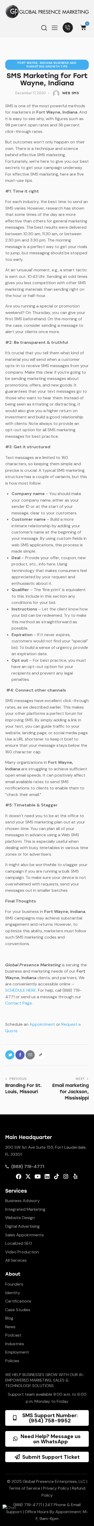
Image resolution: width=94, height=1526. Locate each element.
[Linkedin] (47, 1176)
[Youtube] (37, 1176)
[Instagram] (66, 1176)
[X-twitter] (28, 1176)
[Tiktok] (56, 1176)
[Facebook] (19, 1176)
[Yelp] (75, 1176)
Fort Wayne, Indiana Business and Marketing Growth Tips (46, 64)
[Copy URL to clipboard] (40, 1054)
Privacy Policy (56, 1488)
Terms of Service (24, 1488)
